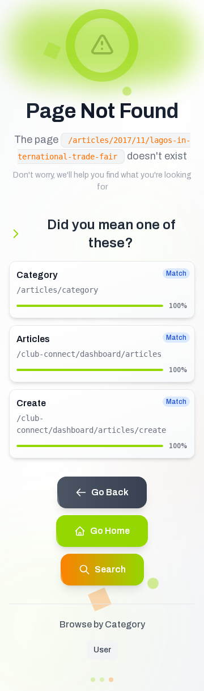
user (102, 650)
